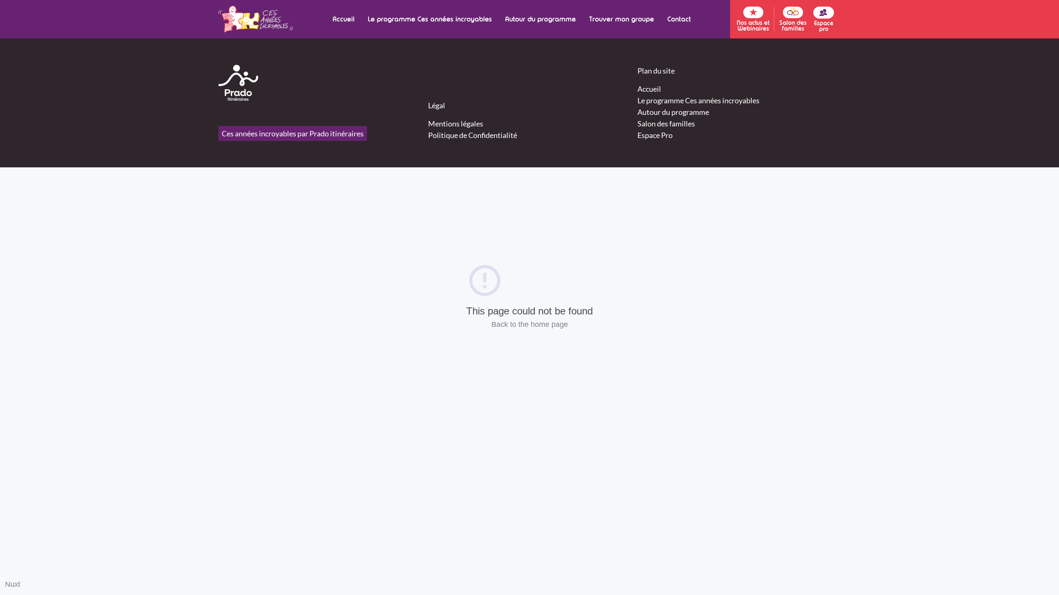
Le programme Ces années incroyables (430, 19)
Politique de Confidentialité (472, 135)
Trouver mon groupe (621, 19)
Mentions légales (455, 123)
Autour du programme (540, 19)
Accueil (344, 19)
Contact (679, 19)
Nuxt (12, 584)
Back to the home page (529, 324)
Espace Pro (655, 135)
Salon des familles (666, 123)
